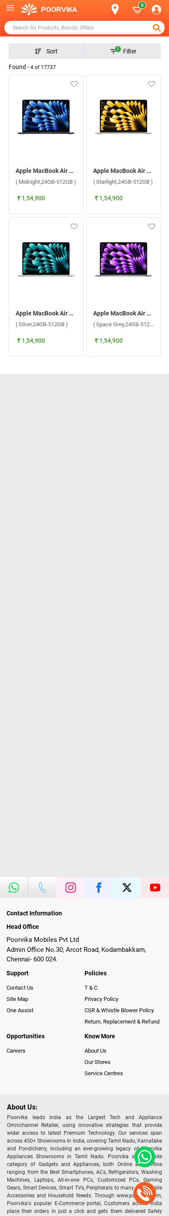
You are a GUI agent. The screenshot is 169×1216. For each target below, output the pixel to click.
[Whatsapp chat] (143, 1156)
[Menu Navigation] (10, 10)
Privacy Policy (101, 999)
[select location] (119, 9)
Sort (52, 51)
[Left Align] (158, 27)
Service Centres (103, 1073)
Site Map (17, 999)
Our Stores (97, 1062)
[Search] (101, 9)
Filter (126, 51)
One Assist (19, 1010)
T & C (91, 987)
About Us (95, 1050)
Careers (16, 1050)
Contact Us (19, 987)
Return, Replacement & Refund (121, 1021)
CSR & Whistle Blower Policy (119, 1010)
